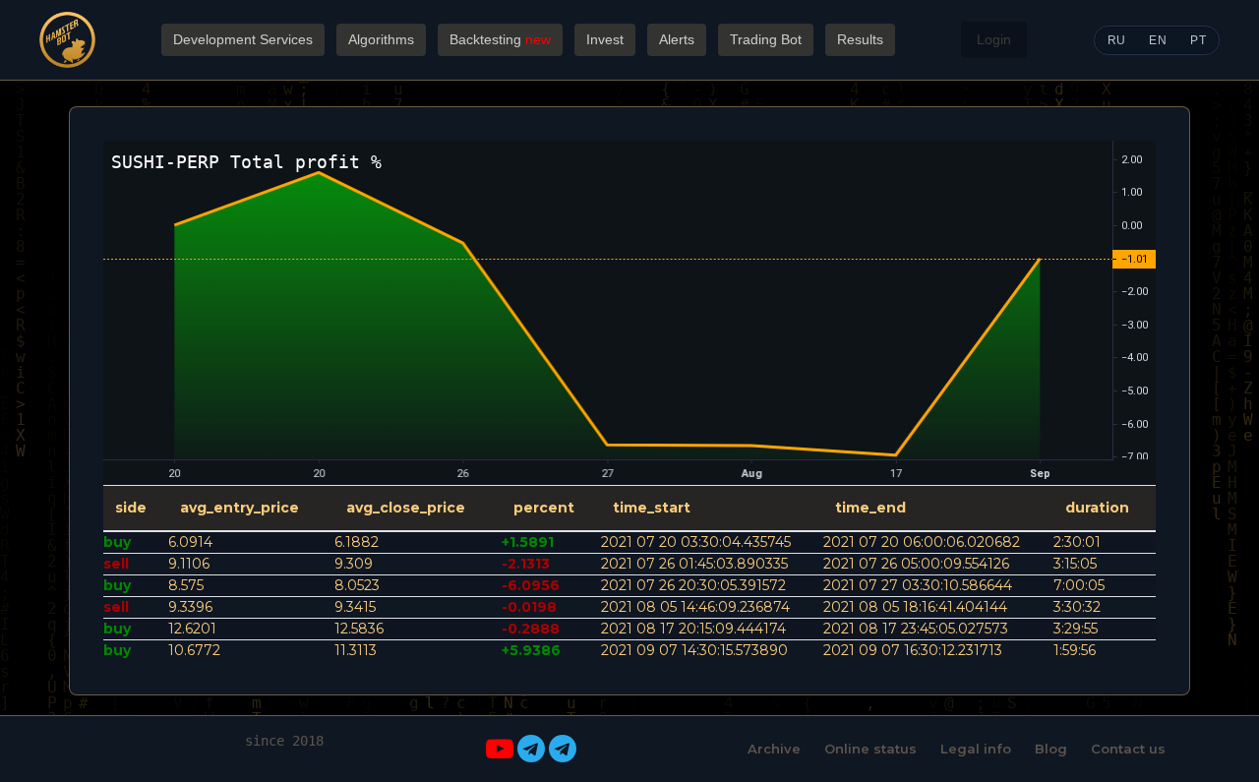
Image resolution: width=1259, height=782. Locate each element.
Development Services (243, 39)
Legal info (975, 748)
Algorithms (381, 39)
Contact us (1128, 748)
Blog (1051, 748)
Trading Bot (766, 39)
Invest (605, 39)
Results (860, 39)
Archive (774, 748)
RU (1117, 40)
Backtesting (500, 39)
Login (994, 39)
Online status (870, 748)
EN (1158, 40)
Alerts (676, 39)
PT (1198, 40)
